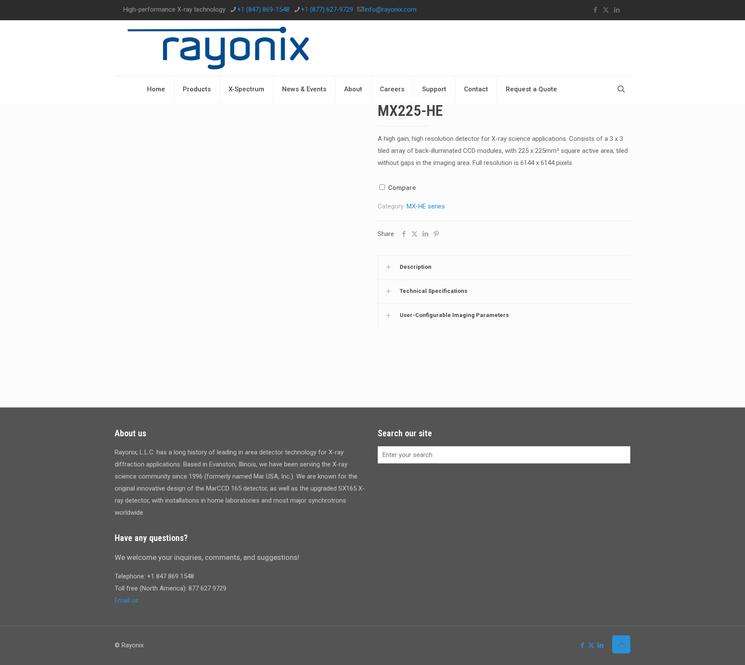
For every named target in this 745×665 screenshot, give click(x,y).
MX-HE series (426, 206)
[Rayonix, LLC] (218, 48)
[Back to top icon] (621, 644)
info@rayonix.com (390, 9)
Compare (401, 188)
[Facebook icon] (595, 10)
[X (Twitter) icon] (606, 10)
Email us (126, 600)
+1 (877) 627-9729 (327, 9)
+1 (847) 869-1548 (263, 9)
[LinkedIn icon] (617, 10)
